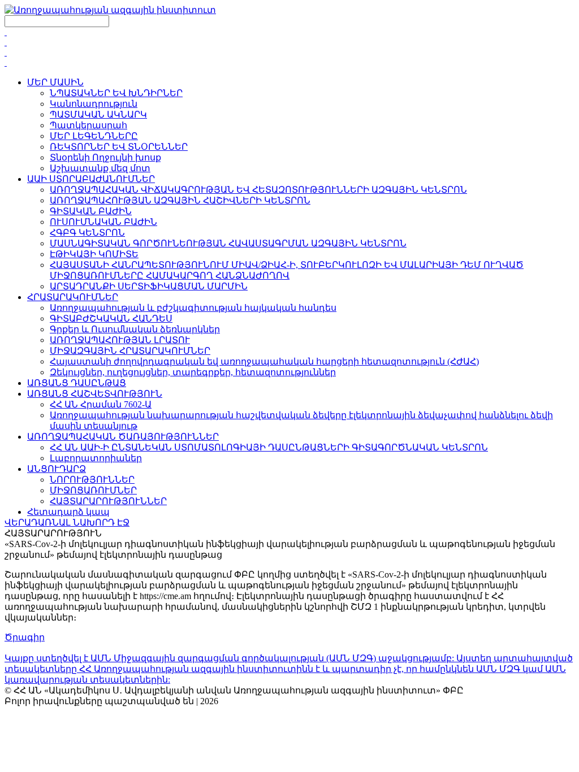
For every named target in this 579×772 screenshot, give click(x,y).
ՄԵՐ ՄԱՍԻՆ (55, 82)
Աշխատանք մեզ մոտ (100, 168)
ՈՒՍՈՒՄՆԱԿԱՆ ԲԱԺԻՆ (103, 222)
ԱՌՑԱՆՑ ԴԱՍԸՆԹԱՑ (76, 383)
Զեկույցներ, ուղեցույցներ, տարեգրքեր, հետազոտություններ (193, 372)
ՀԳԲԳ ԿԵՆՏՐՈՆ (87, 232)
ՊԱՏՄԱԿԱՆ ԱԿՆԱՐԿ (98, 114)
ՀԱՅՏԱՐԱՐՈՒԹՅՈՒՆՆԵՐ (108, 501)
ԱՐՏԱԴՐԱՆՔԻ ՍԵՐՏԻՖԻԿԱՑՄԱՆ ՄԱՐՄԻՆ (149, 286)
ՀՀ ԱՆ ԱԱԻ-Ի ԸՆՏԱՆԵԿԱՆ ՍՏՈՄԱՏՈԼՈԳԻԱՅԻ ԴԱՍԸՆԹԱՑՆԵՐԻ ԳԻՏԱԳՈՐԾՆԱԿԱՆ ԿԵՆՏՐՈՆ (269, 447)
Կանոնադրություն (93, 104)
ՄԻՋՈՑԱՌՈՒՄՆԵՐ (93, 490)
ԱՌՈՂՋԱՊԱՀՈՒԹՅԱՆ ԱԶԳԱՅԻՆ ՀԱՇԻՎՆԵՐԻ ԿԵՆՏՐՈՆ (180, 200)
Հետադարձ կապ (68, 512)
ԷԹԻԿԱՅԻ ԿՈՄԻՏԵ (94, 254)
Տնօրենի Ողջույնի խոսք (105, 157)
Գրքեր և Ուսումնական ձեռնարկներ (135, 329)
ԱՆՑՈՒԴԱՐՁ (56, 469)
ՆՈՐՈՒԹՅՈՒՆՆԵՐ (92, 479)
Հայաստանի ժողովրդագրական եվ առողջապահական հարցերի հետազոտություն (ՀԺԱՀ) (264, 361)
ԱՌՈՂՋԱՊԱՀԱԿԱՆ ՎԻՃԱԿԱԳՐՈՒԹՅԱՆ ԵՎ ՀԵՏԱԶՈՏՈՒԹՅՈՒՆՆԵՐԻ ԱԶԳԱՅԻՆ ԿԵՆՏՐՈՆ (258, 189)
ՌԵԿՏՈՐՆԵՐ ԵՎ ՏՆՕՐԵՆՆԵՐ (119, 146)
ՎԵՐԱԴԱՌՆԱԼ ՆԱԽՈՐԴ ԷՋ (67, 522)
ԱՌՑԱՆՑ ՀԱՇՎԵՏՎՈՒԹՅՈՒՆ (94, 393)
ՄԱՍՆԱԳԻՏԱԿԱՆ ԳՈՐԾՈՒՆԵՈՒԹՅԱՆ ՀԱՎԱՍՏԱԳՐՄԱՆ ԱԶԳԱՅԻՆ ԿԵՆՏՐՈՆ (228, 243)
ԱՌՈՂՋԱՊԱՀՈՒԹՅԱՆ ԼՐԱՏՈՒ (120, 340)
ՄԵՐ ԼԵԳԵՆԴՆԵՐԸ (94, 136)
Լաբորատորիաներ (96, 458)
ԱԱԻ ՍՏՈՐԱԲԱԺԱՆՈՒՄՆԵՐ (91, 179)
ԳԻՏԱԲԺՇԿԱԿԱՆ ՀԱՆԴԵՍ (111, 318)
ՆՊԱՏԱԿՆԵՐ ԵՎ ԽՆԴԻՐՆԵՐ (116, 93)
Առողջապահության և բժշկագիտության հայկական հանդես (193, 308)
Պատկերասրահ (88, 125)
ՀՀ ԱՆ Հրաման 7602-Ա (101, 404)
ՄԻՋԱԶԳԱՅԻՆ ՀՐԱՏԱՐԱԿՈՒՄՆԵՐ (130, 350)
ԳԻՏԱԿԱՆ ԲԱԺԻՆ (91, 211)
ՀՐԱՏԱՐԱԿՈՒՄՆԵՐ (72, 297)
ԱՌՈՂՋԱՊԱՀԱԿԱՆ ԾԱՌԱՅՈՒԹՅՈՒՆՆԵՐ (123, 436)
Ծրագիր (25, 637)
